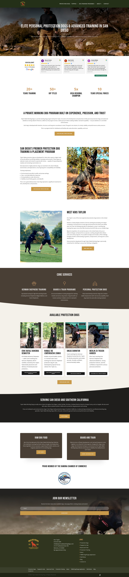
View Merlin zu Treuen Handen (98, 373)
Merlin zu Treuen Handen (96, 352)
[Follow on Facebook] (57, 524)
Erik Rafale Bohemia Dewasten (30, 352)
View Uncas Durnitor (75, 373)
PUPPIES (74, 3)
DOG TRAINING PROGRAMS (86, 3)
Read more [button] (43, 71)
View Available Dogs (64, 382)
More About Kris (88, 248)
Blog (81, 559)
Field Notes (83, 557)
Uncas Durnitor (73, 351)
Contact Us (83, 561)
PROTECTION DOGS (64, 3)
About (81, 552)
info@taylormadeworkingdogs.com (64, 544)
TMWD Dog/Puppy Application (88, 554)
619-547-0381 (57, 542)
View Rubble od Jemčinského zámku (53, 373)
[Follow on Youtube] (71, 524)
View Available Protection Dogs (64, 133)
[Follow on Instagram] (64, 524)
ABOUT (99, 3)
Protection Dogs (84, 543)
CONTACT (106, 3)
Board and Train (84, 547)
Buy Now (41, 452)
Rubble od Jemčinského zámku (52, 352)
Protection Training (85, 550)
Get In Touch (65, 416)
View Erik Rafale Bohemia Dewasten (30, 373)
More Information (88, 454)
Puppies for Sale (84, 545)
